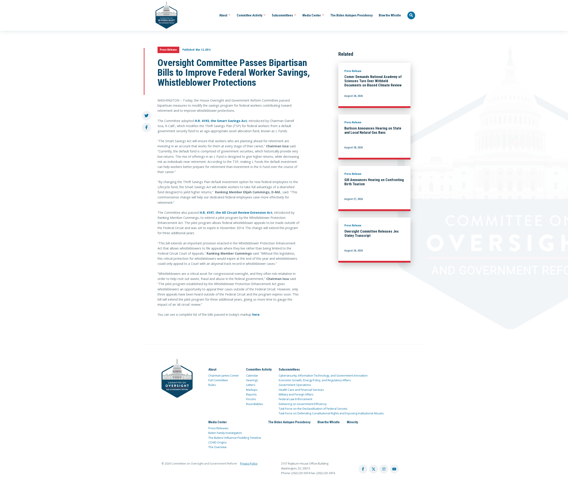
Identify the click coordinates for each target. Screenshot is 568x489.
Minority (352, 422)
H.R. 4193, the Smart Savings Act (221, 121)
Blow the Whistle (390, 15)
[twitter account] (373, 469)
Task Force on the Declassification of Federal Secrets (313, 409)
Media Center (311, 15)
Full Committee (218, 380)
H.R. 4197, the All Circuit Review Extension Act (236, 212)
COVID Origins (217, 442)
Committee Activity (250, 15)
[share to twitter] (146, 116)
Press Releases (218, 428)
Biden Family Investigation (225, 433)
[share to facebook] (146, 127)
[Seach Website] (411, 16)
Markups (251, 390)
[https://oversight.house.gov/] (164, 15)
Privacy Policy (248, 463)
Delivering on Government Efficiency (303, 404)
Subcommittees (283, 15)
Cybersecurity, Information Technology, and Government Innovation (323, 375)
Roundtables (254, 404)
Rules (212, 385)
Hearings (252, 380)
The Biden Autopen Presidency (351, 15)
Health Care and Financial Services (301, 390)
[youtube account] (394, 469)
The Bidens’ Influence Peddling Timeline (234, 438)
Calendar (252, 375)
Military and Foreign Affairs (296, 394)
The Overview (217, 447)
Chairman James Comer (223, 375)
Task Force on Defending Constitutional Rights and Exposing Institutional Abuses (331, 413)
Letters (250, 385)
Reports (251, 394)
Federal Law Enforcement (295, 399)
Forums (251, 399)
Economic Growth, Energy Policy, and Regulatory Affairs (315, 380)
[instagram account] (383, 469)
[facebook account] (363, 469)
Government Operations (295, 385)
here (256, 314)
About (223, 15)
